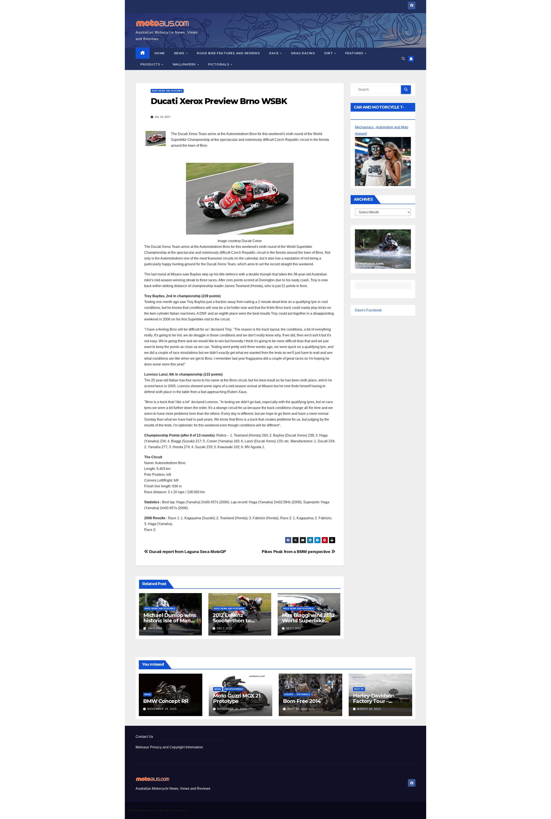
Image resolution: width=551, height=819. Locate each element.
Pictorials (219, 64)
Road (147, 694)
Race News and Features (167, 91)
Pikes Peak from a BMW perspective (296, 551)
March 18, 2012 (369, 708)
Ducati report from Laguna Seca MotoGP (187, 551)
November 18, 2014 (232, 708)
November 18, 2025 (162, 708)
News (180, 53)
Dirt (329, 53)
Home (159, 53)
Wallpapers (185, 64)
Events (288, 694)
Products (150, 64)
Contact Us (144, 736)
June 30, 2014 (297, 708)
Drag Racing (303, 53)
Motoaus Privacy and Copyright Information (169, 747)
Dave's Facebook (368, 310)
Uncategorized (233, 689)
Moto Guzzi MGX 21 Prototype (236, 698)
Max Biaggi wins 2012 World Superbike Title (308, 620)
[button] (403, 59)
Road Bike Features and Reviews (228, 53)
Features (354, 53)
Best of (359, 689)
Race (274, 53)
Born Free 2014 (302, 701)
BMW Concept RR (165, 701)
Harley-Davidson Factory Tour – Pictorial (374, 701)
